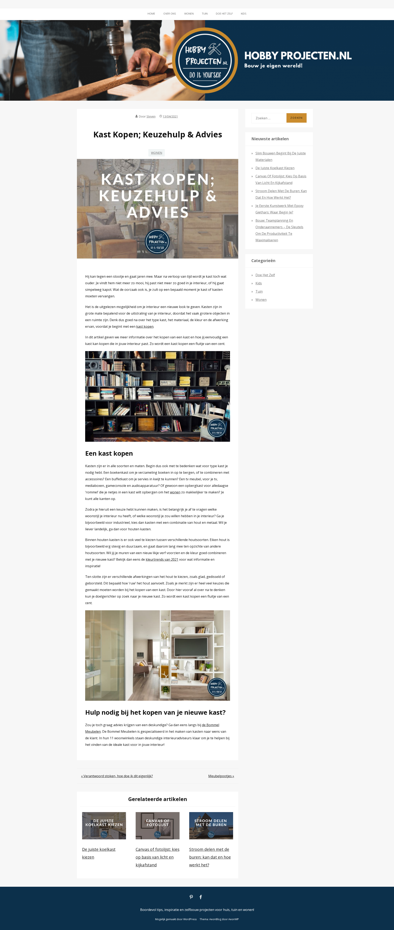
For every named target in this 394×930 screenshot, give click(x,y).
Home (151, 13)
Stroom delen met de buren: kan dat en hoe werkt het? (210, 857)
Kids (243, 13)
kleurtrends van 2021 (162, 559)
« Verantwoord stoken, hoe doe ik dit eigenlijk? (117, 776)
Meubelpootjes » (221, 776)
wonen (175, 492)
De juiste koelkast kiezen (274, 168)
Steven (151, 116)
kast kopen (144, 326)
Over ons (169, 13)
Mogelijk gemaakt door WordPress (176, 919)
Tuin (205, 13)
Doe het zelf (224, 13)
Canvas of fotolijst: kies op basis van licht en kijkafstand (157, 857)
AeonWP (233, 919)
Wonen (189, 13)
